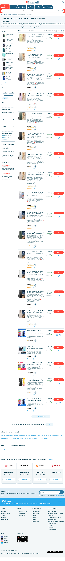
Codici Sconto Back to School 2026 (56, 513)
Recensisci (29, 342)
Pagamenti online (52, 523)
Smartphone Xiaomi (6, 438)
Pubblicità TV (51, 527)
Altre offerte (57, 335)
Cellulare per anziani (24, 435)
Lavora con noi (4, 519)
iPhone (3, 435)
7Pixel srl (4, 550)
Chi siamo (3, 511)
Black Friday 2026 (52, 511)
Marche (34, 519)
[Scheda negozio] (30, 48)
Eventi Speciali (35, 513)
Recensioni (50, 525)
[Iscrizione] (62, 492)
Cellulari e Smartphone (12, 14)
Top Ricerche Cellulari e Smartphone (56, 521)
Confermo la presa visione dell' (52, 495)
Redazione (3, 515)
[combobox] (8, 11)
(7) (33, 342)
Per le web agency (21, 513)
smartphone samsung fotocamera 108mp (11, 23)
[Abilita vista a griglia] (63, 30)
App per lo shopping (52, 529)
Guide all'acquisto (52, 519)
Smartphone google (44, 438)
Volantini (34, 515)
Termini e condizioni (5, 553)
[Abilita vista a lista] (61, 30)
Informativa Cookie (25, 553)
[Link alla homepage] (2, 14)
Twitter (4, 538)
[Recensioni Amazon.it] (29, 50)
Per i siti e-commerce (22, 511)
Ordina (30, 30)
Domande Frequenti (5, 513)
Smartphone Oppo (57, 435)
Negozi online (35, 521)
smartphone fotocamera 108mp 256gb (31, 23)
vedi (58, 35)
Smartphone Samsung (12, 435)
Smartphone (4, 449)
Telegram (5, 542)
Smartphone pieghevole (31, 438)
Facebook (5, 536)
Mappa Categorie (36, 511)
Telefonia (5, 14)
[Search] (62, 11)
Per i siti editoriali (21, 515)
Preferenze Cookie (34, 553)
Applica (5, 98)
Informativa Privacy (59, 495)
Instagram (5, 540)
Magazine (50, 515)
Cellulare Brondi (35, 435)
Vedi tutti (4, 82)
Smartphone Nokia (46, 435)
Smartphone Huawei (18, 438)
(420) (34, 50)
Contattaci (3, 517)
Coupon (34, 517)
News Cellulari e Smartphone (54, 517)
